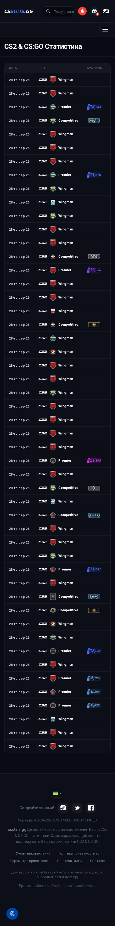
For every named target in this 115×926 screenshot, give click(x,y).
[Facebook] (91, 808)
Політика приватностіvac (78, 853)
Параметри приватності (29, 861)
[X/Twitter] (77, 808)
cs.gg (18, 11)
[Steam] (63, 808)
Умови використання (33, 853)
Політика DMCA (70, 861)
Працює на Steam (32, 886)
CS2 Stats (97, 861)
